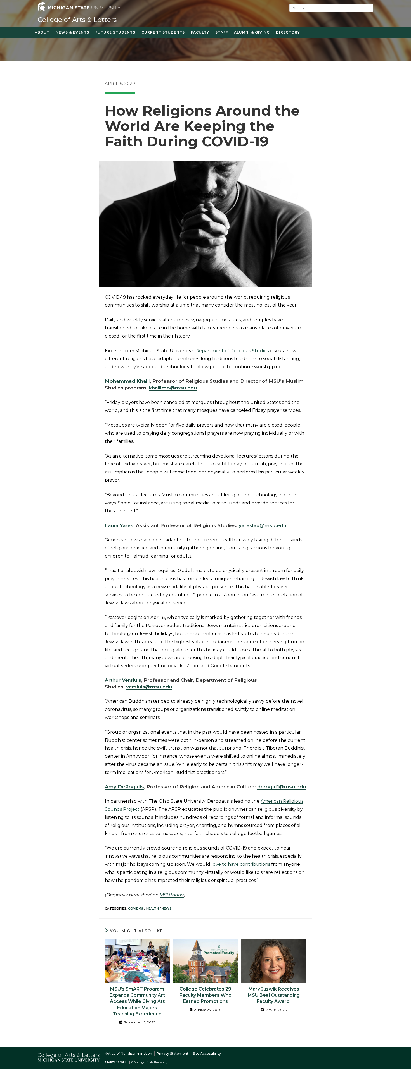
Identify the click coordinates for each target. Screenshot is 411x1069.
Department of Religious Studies (232, 350)
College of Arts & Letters (77, 20)
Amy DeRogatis (124, 787)
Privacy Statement (172, 1053)
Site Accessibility (207, 1053)
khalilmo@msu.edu (173, 388)
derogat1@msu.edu (281, 787)
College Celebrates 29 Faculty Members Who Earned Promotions (205, 995)
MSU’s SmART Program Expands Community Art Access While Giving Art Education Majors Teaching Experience (137, 1001)
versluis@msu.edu (149, 687)
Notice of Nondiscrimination (128, 1053)
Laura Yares (119, 525)
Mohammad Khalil (127, 381)
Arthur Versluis (123, 680)
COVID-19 (135, 908)
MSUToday (172, 895)
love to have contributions (240, 864)
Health (152, 908)
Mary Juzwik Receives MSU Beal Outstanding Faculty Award (274, 995)
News (167, 908)
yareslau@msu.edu (262, 525)
